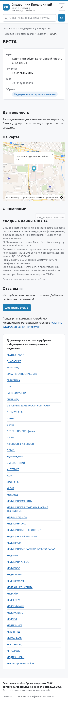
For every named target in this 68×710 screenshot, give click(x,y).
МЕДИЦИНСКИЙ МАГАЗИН (22, 536)
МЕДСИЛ (12, 619)
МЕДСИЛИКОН (15, 606)
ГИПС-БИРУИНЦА (16, 392)
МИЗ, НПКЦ (13, 631)
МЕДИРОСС (13, 568)
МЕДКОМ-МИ (14, 574)
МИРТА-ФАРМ (14, 638)
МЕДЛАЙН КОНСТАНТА (20, 587)
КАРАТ (10, 475)
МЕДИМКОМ (14, 542)
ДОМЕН (11, 450)
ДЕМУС (11, 418)
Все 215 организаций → (20, 663)
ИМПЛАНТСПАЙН (17, 462)
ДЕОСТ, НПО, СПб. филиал (21, 431)
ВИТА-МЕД (13, 367)
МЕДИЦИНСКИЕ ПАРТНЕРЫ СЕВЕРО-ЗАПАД (31, 549)
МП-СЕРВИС (13, 650)
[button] (34, 169)
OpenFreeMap (12, 197)
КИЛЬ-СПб (12, 482)
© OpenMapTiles (27, 197)
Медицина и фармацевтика (35, 28)
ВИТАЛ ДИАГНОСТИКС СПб (22, 373)
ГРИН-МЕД (13, 399)
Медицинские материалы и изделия (25, 33)
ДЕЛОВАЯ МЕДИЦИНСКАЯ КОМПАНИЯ (29, 405)
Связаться (8, 696)
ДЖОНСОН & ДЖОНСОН (20, 443)
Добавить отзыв (16, 307)
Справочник (10, 28)
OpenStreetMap (52, 197)
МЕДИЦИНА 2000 (16, 523)
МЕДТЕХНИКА (14, 625)
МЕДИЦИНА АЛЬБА (18, 561)
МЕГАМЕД (12, 494)
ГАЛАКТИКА (13, 380)
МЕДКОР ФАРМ (15, 580)
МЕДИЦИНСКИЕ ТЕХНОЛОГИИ (24, 530)
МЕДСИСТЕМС (15, 612)
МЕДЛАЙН (12, 593)
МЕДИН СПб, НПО (17, 517)
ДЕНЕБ (10, 424)
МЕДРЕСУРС (13, 600)
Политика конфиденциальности (36, 696)
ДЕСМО (11, 437)
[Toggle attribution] (62, 197)
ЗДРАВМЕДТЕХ (15, 456)
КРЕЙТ (10, 488)
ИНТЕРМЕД (13, 469)
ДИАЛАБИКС (14, 361)
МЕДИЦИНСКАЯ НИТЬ (19, 501)
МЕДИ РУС (13, 555)
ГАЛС (9, 386)
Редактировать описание (50, 217)
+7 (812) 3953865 (22, 73)
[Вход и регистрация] (61, 7)
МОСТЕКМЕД (14, 644)
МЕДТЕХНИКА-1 (15, 354)
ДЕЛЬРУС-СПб (14, 412)
